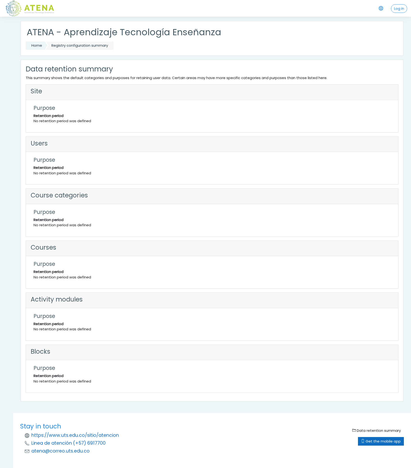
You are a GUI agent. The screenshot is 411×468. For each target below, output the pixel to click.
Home (36, 45)
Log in (399, 8)
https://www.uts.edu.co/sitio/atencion (75, 435)
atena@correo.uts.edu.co (60, 451)
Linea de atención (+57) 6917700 (68, 443)
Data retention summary (378, 430)
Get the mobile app (383, 441)
